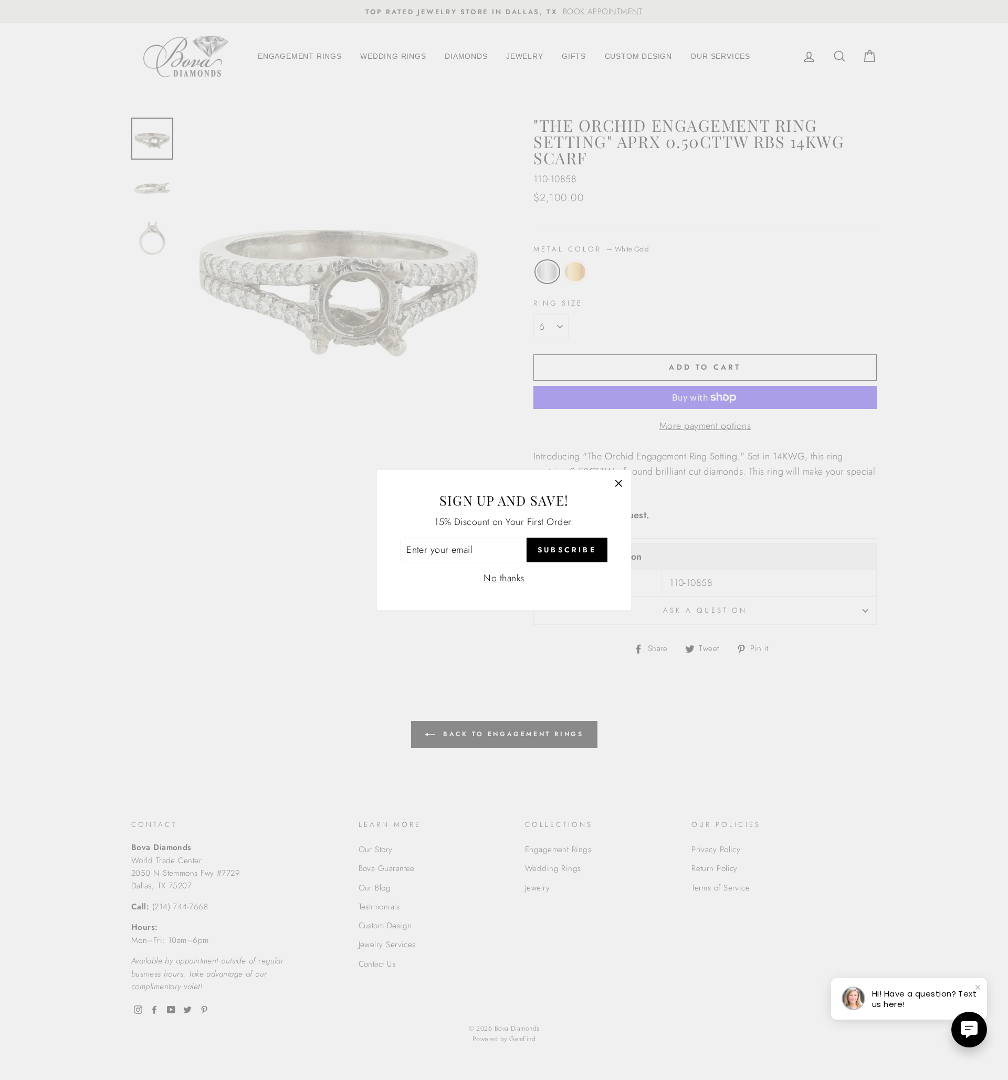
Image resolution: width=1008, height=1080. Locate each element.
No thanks (504, 578)
